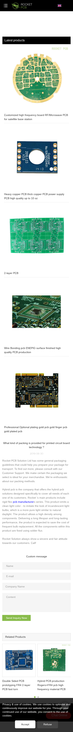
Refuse (47, 724)
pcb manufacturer (23, 501)
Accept (25, 724)
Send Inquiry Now (16, 617)
